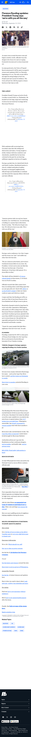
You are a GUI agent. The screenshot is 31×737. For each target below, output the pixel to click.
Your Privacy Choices (13, 727)
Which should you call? (15, 544)
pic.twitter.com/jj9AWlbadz (18, 116)
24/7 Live (12, 2)
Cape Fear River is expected (10, 434)
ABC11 (24, 289)
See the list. (5, 575)
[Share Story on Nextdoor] (14, 27)
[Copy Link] (21, 27)
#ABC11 (9, 116)
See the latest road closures (10, 563)
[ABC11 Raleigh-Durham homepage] (6, 2)
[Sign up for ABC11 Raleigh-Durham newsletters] (15, 717)
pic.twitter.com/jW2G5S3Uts (16, 186)
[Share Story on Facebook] (2, 27)
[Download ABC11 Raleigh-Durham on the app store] (5, 721)
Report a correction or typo (8, 612)
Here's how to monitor (8, 382)
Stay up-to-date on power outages (12, 548)
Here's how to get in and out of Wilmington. (15, 567)
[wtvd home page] (4, 694)
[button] (2, 2)
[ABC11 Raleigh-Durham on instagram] (11, 717)
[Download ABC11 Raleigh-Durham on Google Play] (14, 721)
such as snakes (6, 444)
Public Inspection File (23, 730)
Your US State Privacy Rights (19, 728)
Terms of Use (4, 730)
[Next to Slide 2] (27, 475)
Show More (25, 486)
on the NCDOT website (9, 291)
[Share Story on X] (6, 27)
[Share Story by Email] (18, 27)
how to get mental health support (16, 598)
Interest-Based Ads (13, 730)
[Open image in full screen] (27, 469)
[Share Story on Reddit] (10, 27)
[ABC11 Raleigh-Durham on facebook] (3, 717)
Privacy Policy (4, 727)
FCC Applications (5, 732)
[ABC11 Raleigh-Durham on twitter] (7, 717)
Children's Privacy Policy (6, 728)
